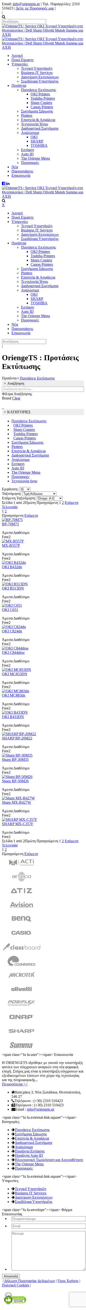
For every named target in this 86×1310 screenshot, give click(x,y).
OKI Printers (23, 425)
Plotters (17, 447)
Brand (6, 398)
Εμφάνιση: (10, 489)
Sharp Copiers (24, 430)
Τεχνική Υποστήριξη (30, 1189)
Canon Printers (24, 438)
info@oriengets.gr (26, 4)
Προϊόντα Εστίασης (30, 1151)
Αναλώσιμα (20, 460)
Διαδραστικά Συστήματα (30, 455)
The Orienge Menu (25, 472)
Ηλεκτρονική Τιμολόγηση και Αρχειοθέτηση (49, 1160)
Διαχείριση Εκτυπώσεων (34, 1197)
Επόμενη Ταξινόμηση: (19, 498)
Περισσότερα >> (15, 1084)
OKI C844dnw (13, 652)
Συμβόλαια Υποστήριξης (33, 1202)
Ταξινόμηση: (11, 494)
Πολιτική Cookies (15, 1285)
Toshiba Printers (25, 434)
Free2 (6, 537)
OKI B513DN (13, 588)
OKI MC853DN (14, 674)
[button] (2, 407)
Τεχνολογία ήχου (24, 481)
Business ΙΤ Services (30, 1193)
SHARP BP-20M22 (17, 738)
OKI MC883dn (13, 695)
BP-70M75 (10, 524)
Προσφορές (20, 477)
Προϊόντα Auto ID (29, 1155)
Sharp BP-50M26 (15, 781)
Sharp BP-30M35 (15, 760)
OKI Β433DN (13, 717)
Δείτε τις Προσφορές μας (35, 8)
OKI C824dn (12, 631)
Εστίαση (17, 464)
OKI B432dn (12, 567)
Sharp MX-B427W (16, 802)
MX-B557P (11, 545)
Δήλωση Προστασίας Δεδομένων (29, 1281)
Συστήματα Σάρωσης (27, 442)
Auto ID (17, 468)
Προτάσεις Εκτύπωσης (28, 421)
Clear (16, 398)
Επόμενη (71, 503)
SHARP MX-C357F (17, 824)
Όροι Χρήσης (68, 1281)
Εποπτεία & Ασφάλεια (28, 451)
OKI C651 (10, 610)
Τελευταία (9, 507)
